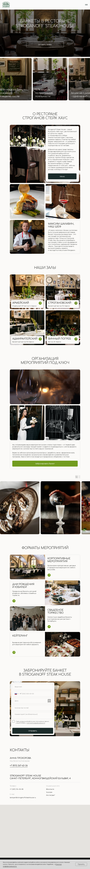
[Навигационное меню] (86, 4)
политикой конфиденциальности (36, 723)
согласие (22, 721)
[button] (27, 304)
